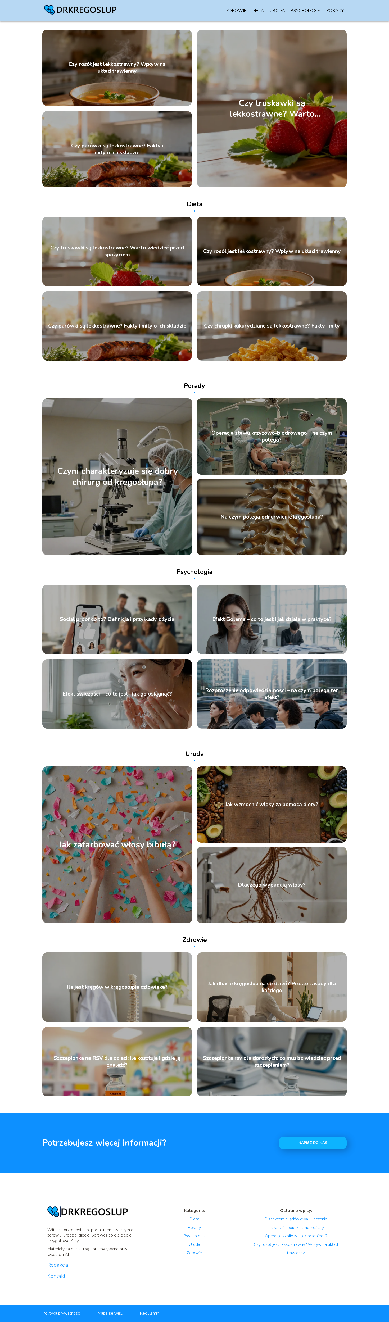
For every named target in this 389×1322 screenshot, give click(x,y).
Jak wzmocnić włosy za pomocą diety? (271, 804)
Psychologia (306, 10)
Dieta (258, 10)
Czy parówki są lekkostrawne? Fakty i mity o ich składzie (117, 149)
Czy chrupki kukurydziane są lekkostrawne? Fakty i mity (272, 325)
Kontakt (56, 1276)
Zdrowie (236, 10)
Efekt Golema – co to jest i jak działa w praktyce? (272, 619)
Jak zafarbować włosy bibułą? (117, 844)
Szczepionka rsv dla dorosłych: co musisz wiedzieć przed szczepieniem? (272, 1062)
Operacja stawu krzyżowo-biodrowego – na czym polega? (271, 436)
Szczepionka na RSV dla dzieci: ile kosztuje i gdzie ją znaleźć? (117, 1062)
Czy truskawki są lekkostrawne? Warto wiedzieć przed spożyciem (271, 108)
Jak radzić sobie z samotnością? (296, 1227)
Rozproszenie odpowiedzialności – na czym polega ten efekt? (272, 694)
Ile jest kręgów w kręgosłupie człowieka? (117, 987)
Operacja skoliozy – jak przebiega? (296, 1236)
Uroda (278, 10)
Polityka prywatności (61, 1313)
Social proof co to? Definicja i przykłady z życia (117, 619)
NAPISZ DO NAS (312, 1143)
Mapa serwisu (110, 1313)
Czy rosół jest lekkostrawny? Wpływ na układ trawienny (117, 68)
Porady (335, 10)
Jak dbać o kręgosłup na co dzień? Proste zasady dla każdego (272, 987)
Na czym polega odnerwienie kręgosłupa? (271, 517)
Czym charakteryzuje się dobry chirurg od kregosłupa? (117, 477)
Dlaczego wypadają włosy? (272, 885)
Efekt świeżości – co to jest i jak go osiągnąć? (117, 693)
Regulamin (149, 1313)
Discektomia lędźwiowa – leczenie (296, 1219)
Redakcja (57, 1265)
